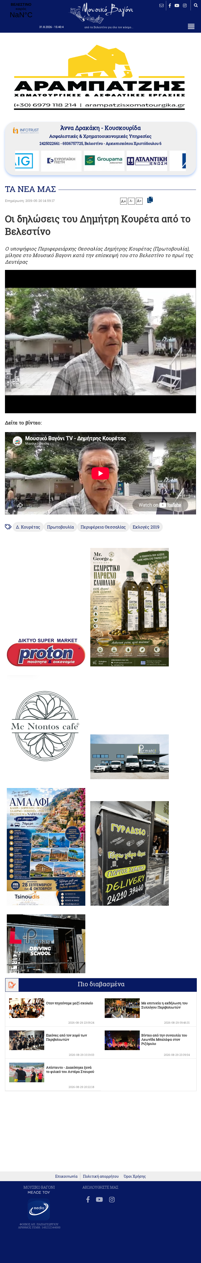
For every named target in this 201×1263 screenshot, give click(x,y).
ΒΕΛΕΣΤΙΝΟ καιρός (21, 10)
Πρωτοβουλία (60, 527)
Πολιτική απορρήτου (101, 1176)
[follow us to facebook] (170, 5)
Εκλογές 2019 (146, 527)
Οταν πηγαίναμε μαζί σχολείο (69, 1003)
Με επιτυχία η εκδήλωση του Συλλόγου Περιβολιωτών (164, 1005)
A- (131, 201)
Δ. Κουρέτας (28, 527)
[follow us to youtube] (177, 5)
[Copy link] (150, 200)
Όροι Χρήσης (135, 1176)
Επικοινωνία (66, 1176)
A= (139, 201)
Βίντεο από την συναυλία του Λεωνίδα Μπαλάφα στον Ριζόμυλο (164, 1039)
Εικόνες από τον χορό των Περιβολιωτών (66, 1037)
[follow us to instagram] (185, 5)
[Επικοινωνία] (161, 5)
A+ (123, 201)
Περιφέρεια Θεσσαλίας (103, 527)
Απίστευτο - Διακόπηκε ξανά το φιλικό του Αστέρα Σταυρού (70, 1069)
